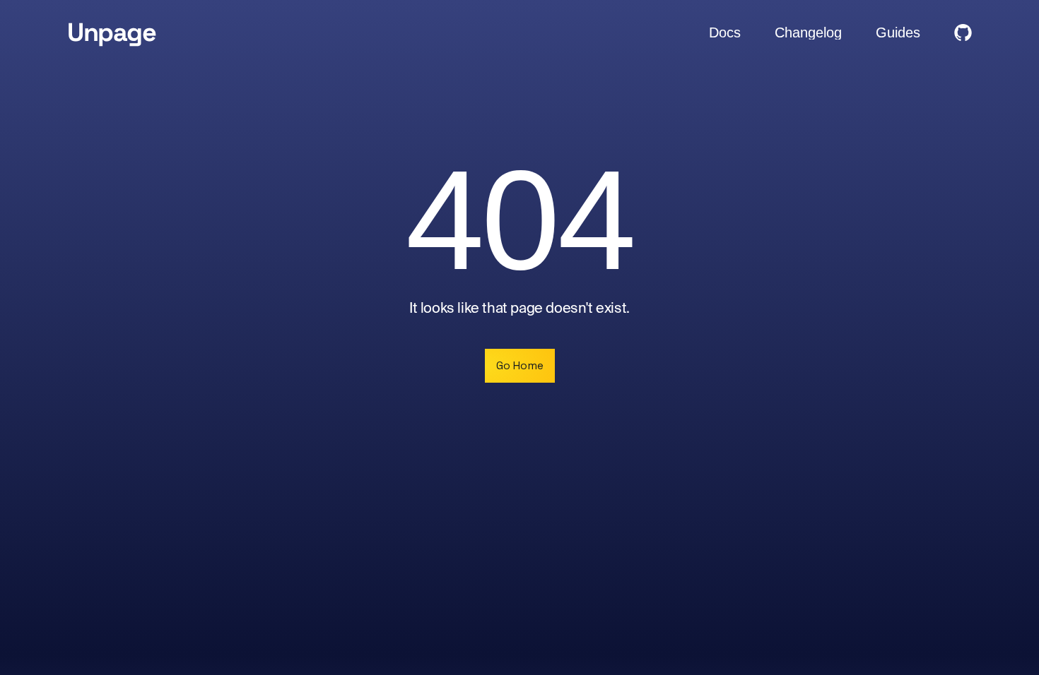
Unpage (111, 32)
